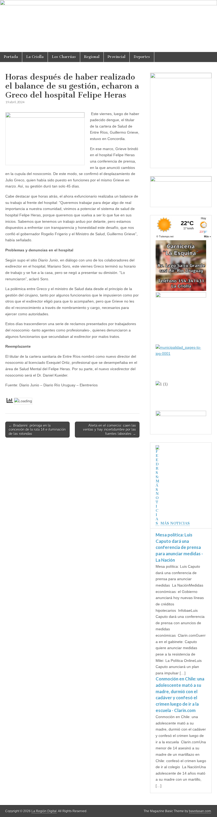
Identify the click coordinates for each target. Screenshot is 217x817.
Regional (92, 57)
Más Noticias (175, 523)
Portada (11, 57)
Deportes (142, 57)
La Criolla (35, 57)
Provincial (116, 57)
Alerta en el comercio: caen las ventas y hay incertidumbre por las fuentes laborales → (109, 429)
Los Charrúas (64, 57)
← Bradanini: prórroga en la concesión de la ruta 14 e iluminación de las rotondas (37, 429)
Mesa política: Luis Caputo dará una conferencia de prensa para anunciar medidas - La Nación (179, 547)
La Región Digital (44, 811)
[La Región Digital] (108, 26)
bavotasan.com (200, 811)
